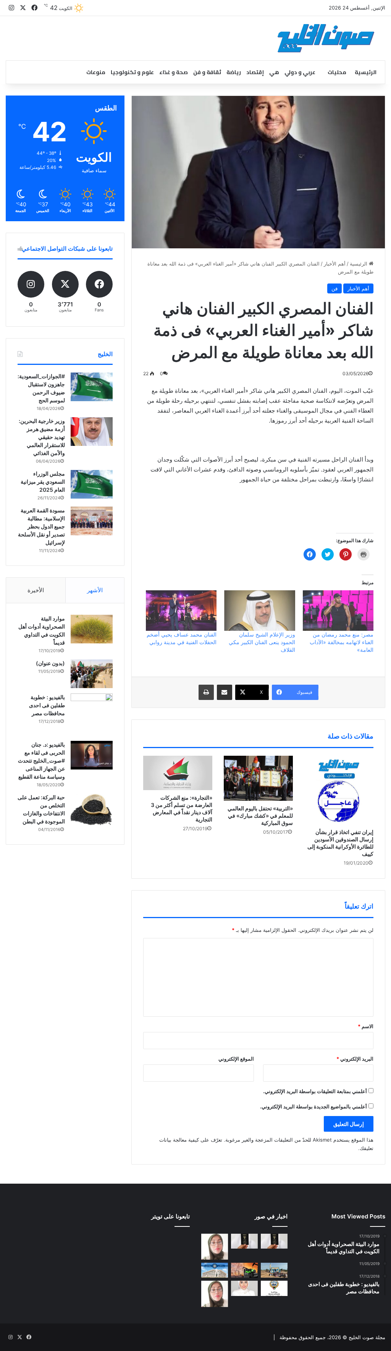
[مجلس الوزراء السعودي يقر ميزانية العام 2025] (92, 484)
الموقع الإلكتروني (236, 1059)
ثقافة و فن (207, 72)
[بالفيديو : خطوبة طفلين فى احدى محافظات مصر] (92, 714)
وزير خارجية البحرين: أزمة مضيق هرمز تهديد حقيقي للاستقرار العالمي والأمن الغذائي (42, 437)
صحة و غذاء (173, 72)
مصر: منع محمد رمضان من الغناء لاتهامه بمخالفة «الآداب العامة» (341, 642)
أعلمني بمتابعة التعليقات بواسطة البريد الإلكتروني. (315, 1091)
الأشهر (95, 590)
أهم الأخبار (335, 264)
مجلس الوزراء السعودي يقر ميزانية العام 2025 (43, 481)
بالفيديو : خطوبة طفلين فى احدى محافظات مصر (47, 705)
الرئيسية (365, 72)
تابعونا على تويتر (170, 1216)
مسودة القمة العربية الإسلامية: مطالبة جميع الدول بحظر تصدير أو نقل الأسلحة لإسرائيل (41, 526)
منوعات (95, 72)
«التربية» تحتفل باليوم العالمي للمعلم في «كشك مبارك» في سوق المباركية (260, 815)
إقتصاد (255, 72)
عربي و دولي (299, 72)
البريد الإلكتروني (354, 1059)
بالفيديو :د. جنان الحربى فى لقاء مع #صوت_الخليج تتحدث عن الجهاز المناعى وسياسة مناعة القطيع (41, 760)
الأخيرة (35, 590)
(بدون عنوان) (50, 663)
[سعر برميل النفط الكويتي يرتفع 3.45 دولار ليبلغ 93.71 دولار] (244, 1270)
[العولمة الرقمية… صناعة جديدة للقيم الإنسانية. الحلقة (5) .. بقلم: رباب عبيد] (214, 1294)
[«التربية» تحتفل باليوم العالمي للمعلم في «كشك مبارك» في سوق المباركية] (258, 778)
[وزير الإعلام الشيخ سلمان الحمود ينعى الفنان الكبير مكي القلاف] (259, 610)
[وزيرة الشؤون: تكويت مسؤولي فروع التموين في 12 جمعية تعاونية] (244, 1288)
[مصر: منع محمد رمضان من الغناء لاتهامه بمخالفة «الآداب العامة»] (338, 610)
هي (274, 72)
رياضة (233, 72)
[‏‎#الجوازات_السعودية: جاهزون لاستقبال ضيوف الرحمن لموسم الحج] (92, 387)
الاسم (365, 1026)
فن (334, 288)
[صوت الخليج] (326, 38)
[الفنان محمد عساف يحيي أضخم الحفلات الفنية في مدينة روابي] (181, 610)
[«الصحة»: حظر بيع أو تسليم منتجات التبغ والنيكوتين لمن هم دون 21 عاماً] (274, 1288)
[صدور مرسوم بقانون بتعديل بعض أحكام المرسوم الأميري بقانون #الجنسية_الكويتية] (244, 1241)
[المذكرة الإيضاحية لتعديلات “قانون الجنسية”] (274, 1241)
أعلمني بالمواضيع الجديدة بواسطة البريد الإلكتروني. (313, 1106)
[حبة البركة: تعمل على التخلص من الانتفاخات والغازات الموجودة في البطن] (92, 809)
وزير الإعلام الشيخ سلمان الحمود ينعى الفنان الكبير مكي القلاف (262, 642)
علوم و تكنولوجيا (132, 72)
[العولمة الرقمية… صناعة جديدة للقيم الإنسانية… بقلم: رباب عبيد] (214, 1247)
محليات (337, 72)
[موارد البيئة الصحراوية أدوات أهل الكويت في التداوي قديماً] (92, 629)
